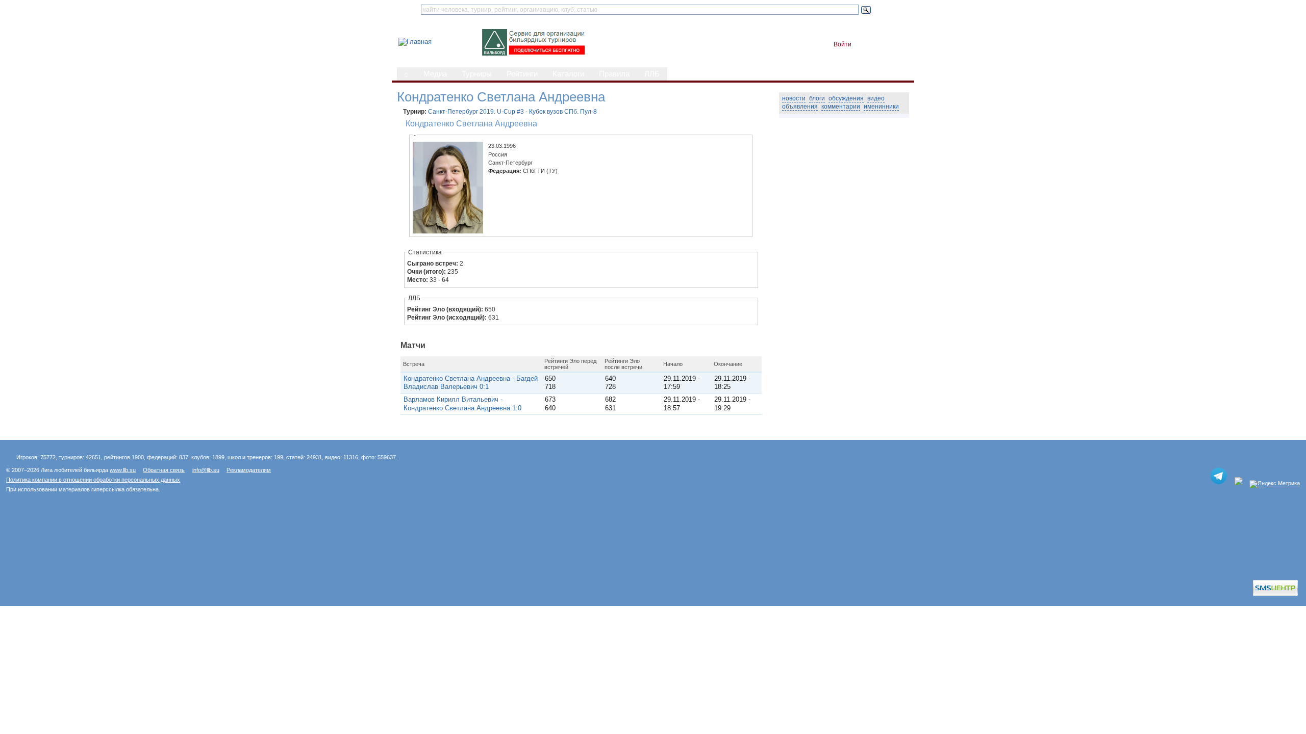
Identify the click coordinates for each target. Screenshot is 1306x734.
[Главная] (415, 41)
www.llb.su (123, 470)
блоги (817, 98)
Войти (842, 44)
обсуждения (846, 98)
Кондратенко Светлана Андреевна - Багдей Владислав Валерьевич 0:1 (471, 382)
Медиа (435, 74)
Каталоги (568, 74)
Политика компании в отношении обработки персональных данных (93, 480)
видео (876, 98)
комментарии (840, 106)
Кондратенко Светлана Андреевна (471, 123)
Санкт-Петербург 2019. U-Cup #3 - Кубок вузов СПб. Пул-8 (512, 111)
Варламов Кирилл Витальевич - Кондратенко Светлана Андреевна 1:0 (462, 403)
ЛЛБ (652, 74)
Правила (614, 74)
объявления (800, 106)
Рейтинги (522, 74)
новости (794, 98)
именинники (881, 106)
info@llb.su (205, 470)
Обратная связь (164, 470)
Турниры (477, 74)
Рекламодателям (249, 470)
